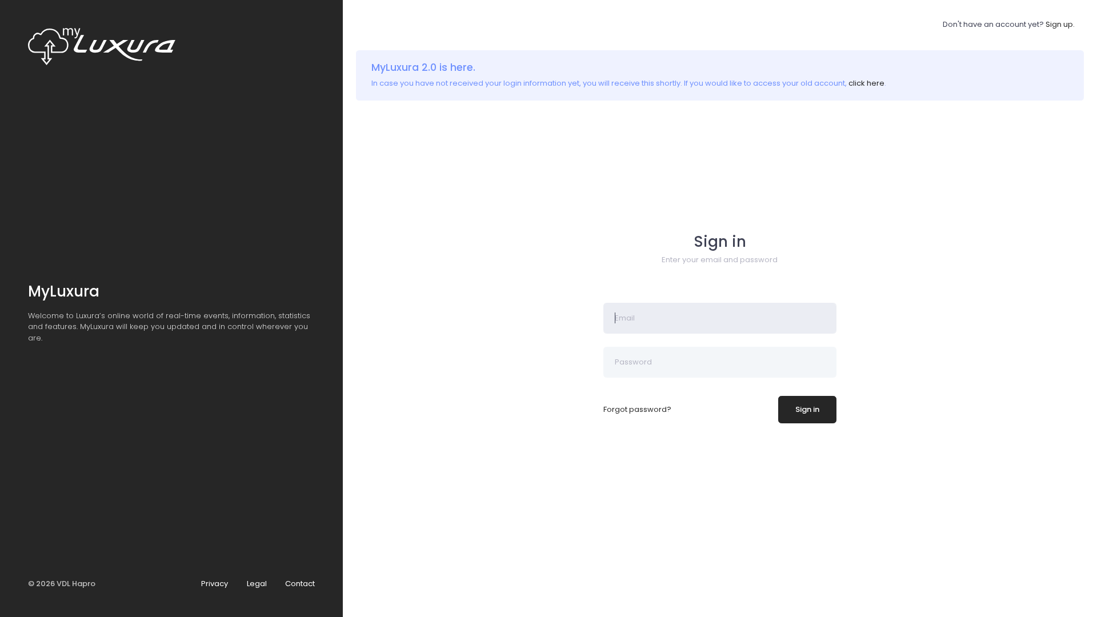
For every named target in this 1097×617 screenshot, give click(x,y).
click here (866, 83)
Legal (257, 583)
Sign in (807, 409)
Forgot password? (637, 409)
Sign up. (1060, 24)
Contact (300, 583)
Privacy (214, 583)
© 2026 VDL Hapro (61, 583)
